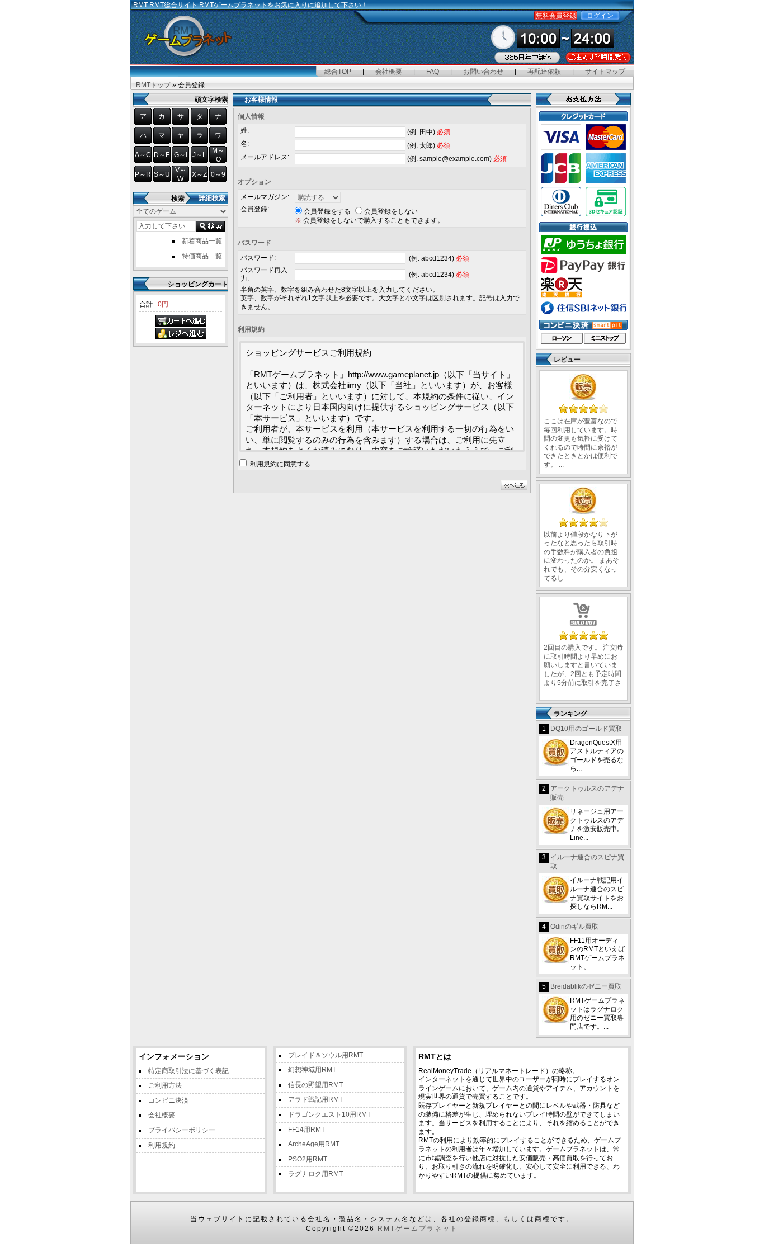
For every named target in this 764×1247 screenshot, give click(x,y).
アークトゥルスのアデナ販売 (587, 793)
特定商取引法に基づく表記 (188, 1071)
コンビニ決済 (168, 1100)
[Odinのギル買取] (556, 951)
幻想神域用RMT (312, 1070)
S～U (162, 174)
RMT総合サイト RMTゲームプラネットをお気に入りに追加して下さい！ (258, 5)
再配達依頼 (544, 71)
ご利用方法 (165, 1085)
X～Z (199, 174)
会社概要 (388, 71)
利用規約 (161, 1145)
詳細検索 (212, 198)
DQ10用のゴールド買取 (586, 729)
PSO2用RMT (307, 1159)
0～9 (218, 174)
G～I (180, 155)
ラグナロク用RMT (315, 1174)
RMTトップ (153, 85)
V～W (180, 174)
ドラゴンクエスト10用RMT (329, 1114)
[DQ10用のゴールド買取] (556, 753)
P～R (143, 174)
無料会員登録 (556, 16)
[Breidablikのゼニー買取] (556, 1010)
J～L (199, 155)
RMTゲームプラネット (418, 1228)
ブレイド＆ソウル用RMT (325, 1055)
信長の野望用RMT (315, 1085)
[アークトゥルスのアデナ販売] (556, 821)
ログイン (600, 16)
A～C (143, 155)
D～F (161, 155)
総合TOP (337, 71)
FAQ (432, 71)
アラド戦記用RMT (315, 1099)
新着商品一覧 (202, 241)
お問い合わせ (483, 71)
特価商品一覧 (202, 256)
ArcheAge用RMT (313, 1144)
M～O (218, 155)
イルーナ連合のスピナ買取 (587, 861)
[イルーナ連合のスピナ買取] (556, 890)
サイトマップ (605, 71)
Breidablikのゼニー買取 (585, 986)
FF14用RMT (306, 1129)
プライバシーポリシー (181, 1130)
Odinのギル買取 (574, 926)
